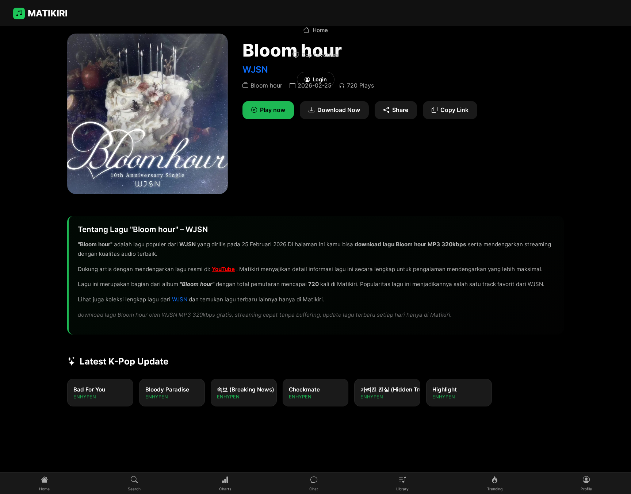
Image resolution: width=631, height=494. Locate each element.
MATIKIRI (48, 13)
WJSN (180, 299)
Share (400, 109)
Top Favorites (320, 54)
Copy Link (454, 109)
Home (320, 30)
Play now (272, 109)
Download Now (338, 109)
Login (320, 79)
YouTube (223, 269)
